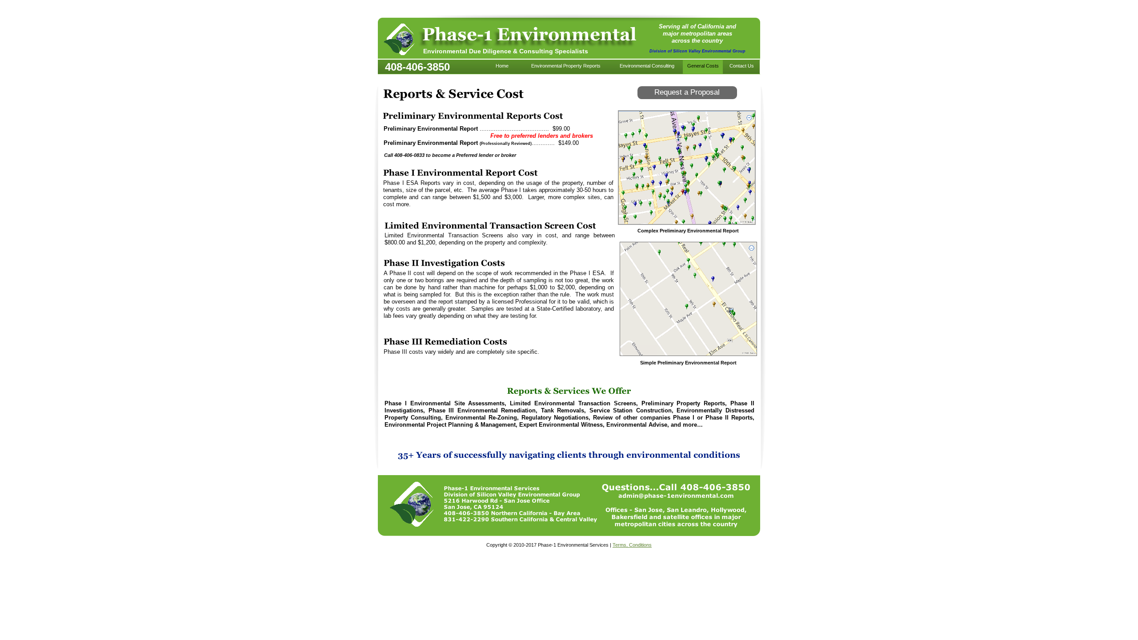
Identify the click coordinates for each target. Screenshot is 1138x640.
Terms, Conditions (632, 545)
